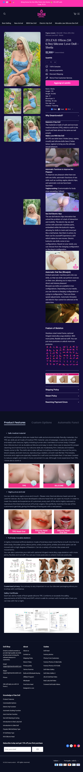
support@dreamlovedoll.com (12, 666)
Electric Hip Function (9, 707)
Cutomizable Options (9, 703)
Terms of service (28, 669)
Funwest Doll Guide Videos (52, 684)
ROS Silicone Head (8, 736)
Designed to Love (28, 688)
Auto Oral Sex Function (10, 714)
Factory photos (48, 654)
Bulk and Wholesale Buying (31, 673)
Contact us (26, 654)
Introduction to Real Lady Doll (12, 722)
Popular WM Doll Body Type (11, 729)
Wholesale (26, 680)
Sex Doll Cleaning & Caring (11, 718)
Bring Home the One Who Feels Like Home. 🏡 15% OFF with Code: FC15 (41, 3)
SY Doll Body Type (8, 733)
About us (26, 650)
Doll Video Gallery (49, 669)
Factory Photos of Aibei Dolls (53, 662)
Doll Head (46, 650)
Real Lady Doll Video (50, 680)
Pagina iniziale (50, 33)
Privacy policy (27, 666)
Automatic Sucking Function (12, 710)
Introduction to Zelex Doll (11, 725)
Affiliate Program (28, 677)
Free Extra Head (28, 684)
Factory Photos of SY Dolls (52, 666)
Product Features (8, 699)
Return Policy (27, 662)
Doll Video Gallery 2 (49, 673)
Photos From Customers (51, 658)
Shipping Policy (28, 658)
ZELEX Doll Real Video (50, 677)
